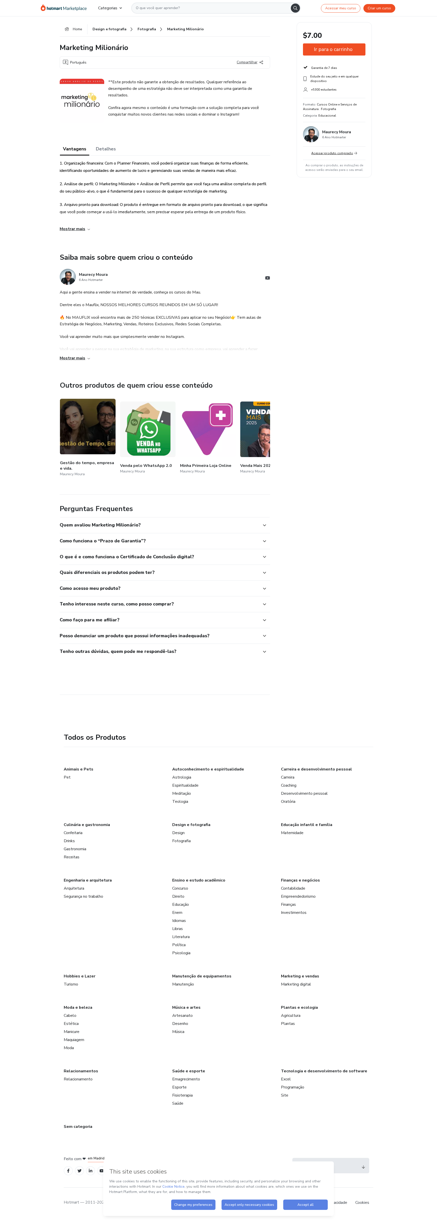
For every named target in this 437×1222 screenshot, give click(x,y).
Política (179, 945)
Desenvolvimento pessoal (304, 793)
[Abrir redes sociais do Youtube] (267, 278)
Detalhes (106, 149)
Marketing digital (296, 984)
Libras (177, 929)
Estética (71, 1023)
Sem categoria (78, 1126)
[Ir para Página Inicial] (65, 8)
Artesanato (182, 1015)
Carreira (287, 777)
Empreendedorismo (298, 896)
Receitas (71, 857)
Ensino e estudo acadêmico (198, 880)
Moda (69, 1048)
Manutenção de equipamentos (201, 976)
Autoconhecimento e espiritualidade (208, 769)
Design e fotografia (191, 825)
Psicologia (181, 953)
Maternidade (292, 833)
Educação (180, 904)
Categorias (107, 8)
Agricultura (290, 1015)
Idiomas (179, 920)
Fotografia (181, 841)
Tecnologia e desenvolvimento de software (324, 1071)
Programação (292, 1087)
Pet (67, 777)
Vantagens (74, 149)
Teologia (180, 801)
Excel (286, 1079)
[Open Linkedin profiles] (90, 1170)
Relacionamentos (81, 1071)
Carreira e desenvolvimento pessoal (316, 769)
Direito (178, 896)
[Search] (295, 8)
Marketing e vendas (300, 976)
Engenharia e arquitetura (88, 880)
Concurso (180, 888)
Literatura (181, 937)
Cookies (362, 1202)
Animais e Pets (78, 769)
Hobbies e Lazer (79, 976)
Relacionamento (78, 1079)
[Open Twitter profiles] (79, 1170)
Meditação (181, 793)
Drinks (69, 841)
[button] (159, 525)
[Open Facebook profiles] (68, 1170)
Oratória (288, 801)
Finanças (288, 904)
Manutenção (183, 984)
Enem (177, 912)
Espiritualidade (185, 785)
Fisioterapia (182, 1095)
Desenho (180, 1023)
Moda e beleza (78, 1007)
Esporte (179, 1087)
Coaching (288, 785)
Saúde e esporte (188, 1071)
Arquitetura (74, 888)
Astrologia (181, 777)
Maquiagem (74, 1040)
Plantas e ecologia (299, 1007)
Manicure (71, 1031)
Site (284, 1095)
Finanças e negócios (300, 880)
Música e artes (186, 1007)
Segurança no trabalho (83, 896)
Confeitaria (73, 833)
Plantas (288, 1023)
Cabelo (70, 1015)
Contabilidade (293, 888)
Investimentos (294, 912)
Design (178, 833)
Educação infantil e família (306, 825)
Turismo (71, 984)
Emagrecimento (186, 1079)
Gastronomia (75, 849)
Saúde (177, 1103)
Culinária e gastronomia (87, 825)
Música (178, 1031)
